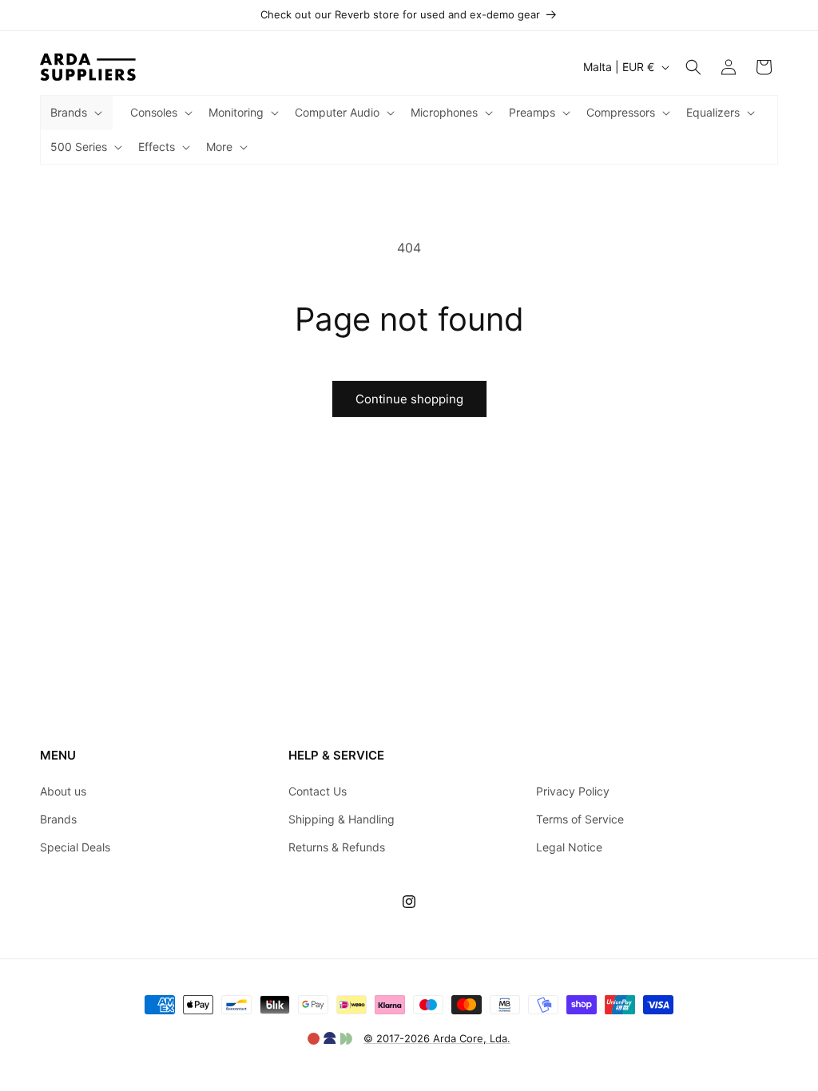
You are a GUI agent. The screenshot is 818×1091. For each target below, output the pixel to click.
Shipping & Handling (341, 819)
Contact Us (317, 791)
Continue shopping (409, 399)
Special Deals (75, 847)
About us (63, 791)
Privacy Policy (573, 791)
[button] (75, 112)
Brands (58, 819)
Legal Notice (569, 847)
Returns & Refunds (336, 847)
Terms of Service (580, 819)
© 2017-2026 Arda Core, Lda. (436, 1038)
